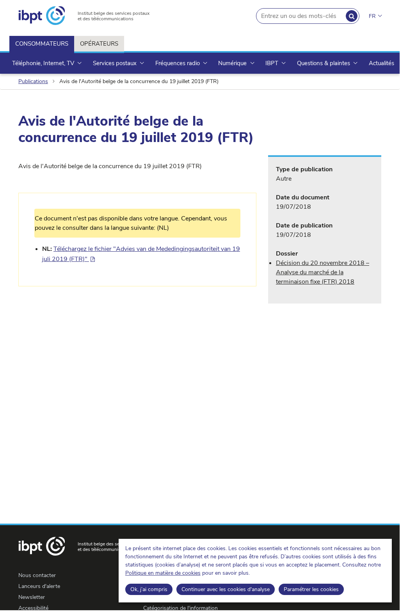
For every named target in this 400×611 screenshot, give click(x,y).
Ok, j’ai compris (148, 589)
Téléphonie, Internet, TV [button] (44, 63)
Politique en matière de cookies (163, 573)
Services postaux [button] (115, 63)
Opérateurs (99, 44)
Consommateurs (41, 44)
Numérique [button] (233, 63)
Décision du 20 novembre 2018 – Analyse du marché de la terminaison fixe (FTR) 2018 (322, 272)
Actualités (381, 63)
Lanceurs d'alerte (39, 586)
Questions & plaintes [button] (324, 63)
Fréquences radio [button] (178, 63)
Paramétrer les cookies (311, 589)
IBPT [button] (272, 63)
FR (372, 16)
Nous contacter (37, 575)
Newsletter (31, 597)
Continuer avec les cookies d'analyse (225, 589)
